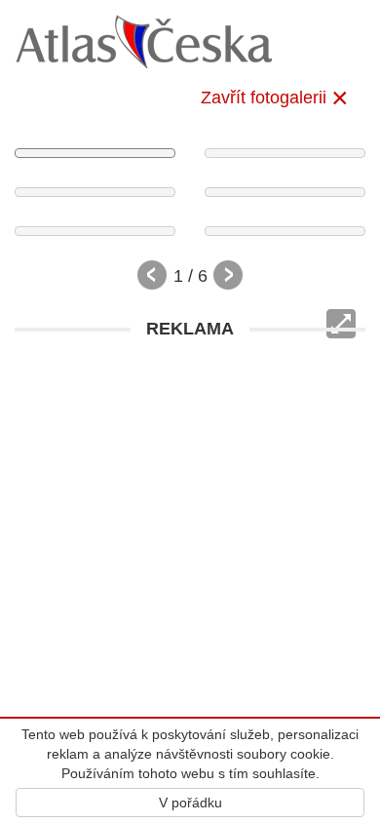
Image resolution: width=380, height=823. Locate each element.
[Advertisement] (190, 539)
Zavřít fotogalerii (263, 97)
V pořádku (190, 802)
